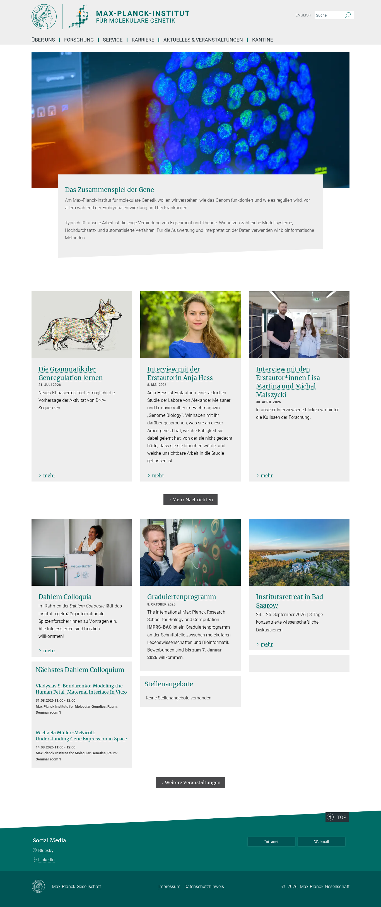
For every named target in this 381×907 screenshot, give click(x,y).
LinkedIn (46, 859)
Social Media (49, 840)
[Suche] (348, 15)
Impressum (169, 886)
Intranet (271, 842)
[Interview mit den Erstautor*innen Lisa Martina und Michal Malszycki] (299, 324)
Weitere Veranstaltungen (193, 782)
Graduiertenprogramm (181, 597)
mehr (49, 475)
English (303, 15)
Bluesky (46, 850)
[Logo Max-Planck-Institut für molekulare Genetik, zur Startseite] (136, 16)
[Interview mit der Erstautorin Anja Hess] (190, 324)
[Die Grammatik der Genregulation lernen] (82, 324)
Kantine (262, 40)
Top (341, 817)
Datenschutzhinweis (204, 886)
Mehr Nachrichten (192, 499)
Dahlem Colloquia (64, 597)
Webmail (321, 842)
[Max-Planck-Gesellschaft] (42, 886)
